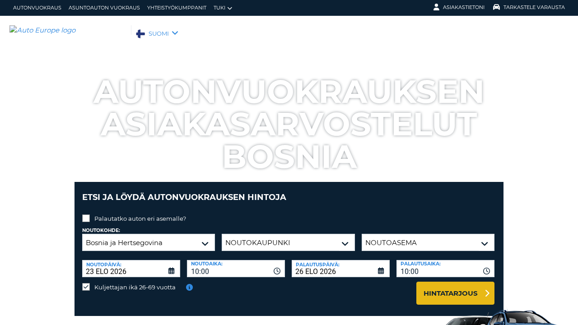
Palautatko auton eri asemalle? (140, 218)
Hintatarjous (451, 293)
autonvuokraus (37, 8)
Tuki (219, 8)
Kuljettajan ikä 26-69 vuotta (135, 287)
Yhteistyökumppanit (176, 8)
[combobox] (236, 268)
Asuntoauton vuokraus (104, 8)
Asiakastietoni (464, 7)
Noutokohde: (101, 230)
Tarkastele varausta (534, 7)
